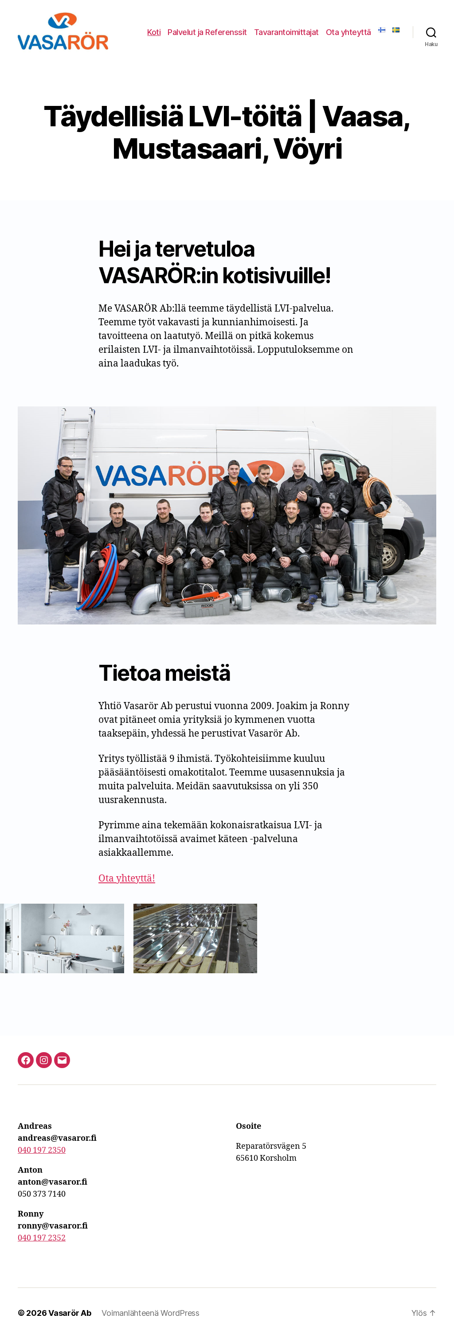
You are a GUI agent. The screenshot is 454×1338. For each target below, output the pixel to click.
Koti (153, 32)
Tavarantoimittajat (286, 32)
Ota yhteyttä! (126, 879)
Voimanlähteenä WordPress (151, 1313)
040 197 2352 (42, 1238)
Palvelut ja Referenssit (207, 32)
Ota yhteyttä (348, 32)
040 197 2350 (42, 1150)
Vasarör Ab (69, 1313)
